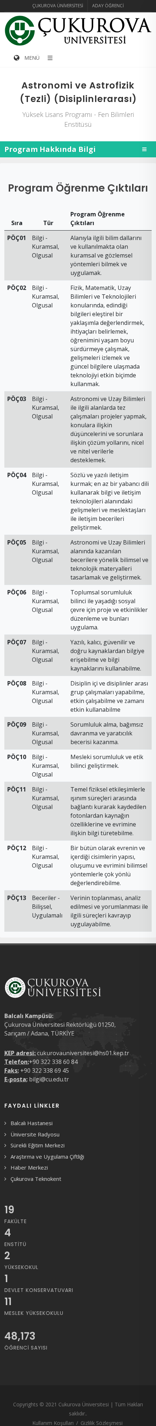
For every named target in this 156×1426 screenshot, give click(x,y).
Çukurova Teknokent (36, 1178)
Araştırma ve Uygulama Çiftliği (47, 1156)
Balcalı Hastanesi (32, 1123)
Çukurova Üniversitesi (57, 6)
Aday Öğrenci (108, 6)
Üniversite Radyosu (35, 1134)
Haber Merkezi (29, 1167)
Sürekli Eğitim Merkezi (38, 1145)
